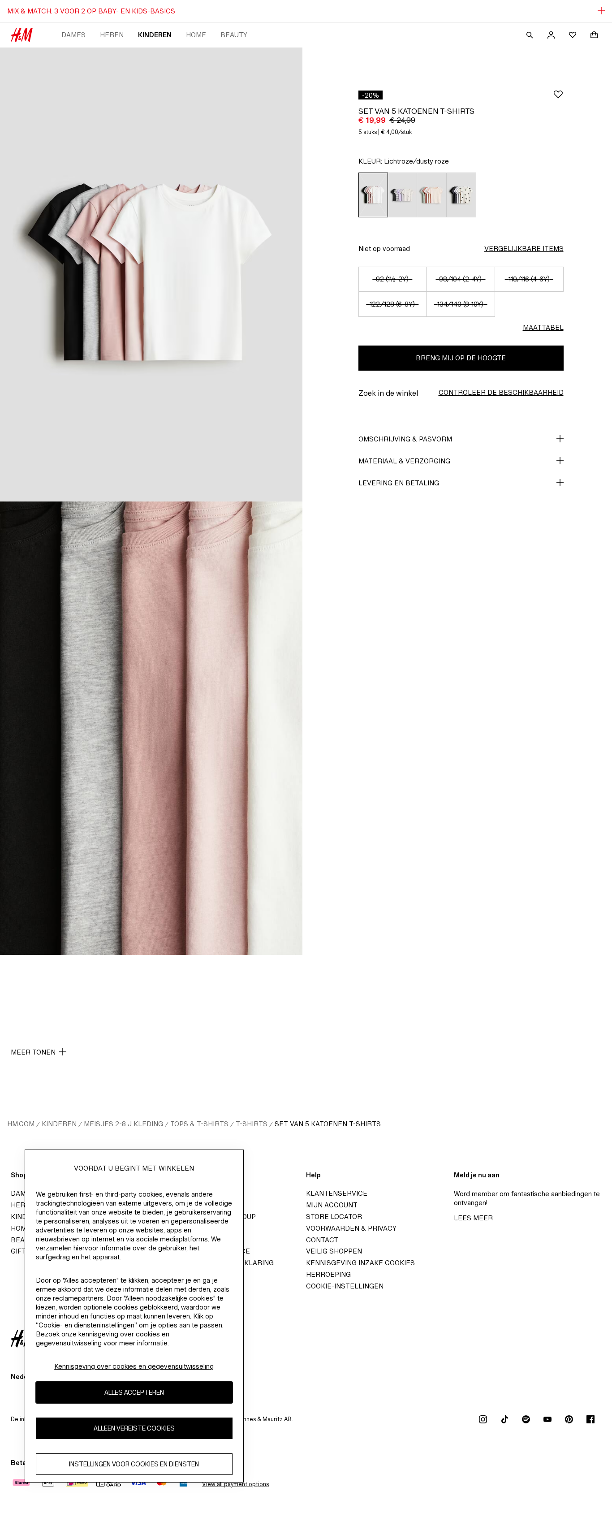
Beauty (233, 35)
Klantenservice (336, 1193)
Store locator (334, 1216)
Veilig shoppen (334, 1251)
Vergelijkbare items (524, 248)
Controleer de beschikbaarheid (501, 392)
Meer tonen (33, 1052)
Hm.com (20, 1124)
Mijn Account (332, 1205)
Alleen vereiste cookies (134, 1428)
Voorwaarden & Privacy (351, 1228)
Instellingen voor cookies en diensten (134, 1464)
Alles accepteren (134, 1392)
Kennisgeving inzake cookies (360, 1263)
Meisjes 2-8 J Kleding (123, 1124)
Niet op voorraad (384, 248)
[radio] (373, 195)
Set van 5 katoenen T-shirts (328, 1124)
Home (196, 35)
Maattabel (543, 327)
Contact (322, 1240)
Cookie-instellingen (345, 1286)
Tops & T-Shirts (199, 1124)
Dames (73, 35)
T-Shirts (251, 1124)
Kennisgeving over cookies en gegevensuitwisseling (134, 1366)
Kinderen (155, 35)
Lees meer (473, 1218)
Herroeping (328, 1274)
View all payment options (235, 1484)
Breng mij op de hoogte (461, 358)
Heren (112, 35)
